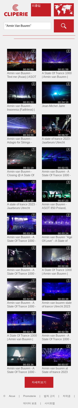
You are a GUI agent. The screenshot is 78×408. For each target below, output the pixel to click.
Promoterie (29, 396)
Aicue (12, 396)
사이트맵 (50, 403)
